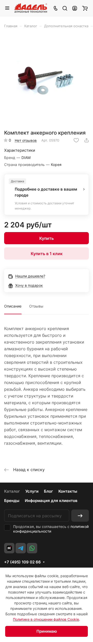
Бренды (11, 500)
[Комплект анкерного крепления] (46, 80)
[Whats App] (32, 548)
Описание (12, 306)
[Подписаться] (80, 516)
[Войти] (74, 8)
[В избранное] (76, 140)
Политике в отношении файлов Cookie (46, 619)
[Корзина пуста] (85, 8)
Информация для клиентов (51, 500)
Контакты (67, 491)
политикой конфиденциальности (51, 528)
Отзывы (36, 306)
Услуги (31, 491)
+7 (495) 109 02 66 (22, 562)
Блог (48, 491)
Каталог (12, 491)
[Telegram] (21, 548)
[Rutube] (9, 548)
